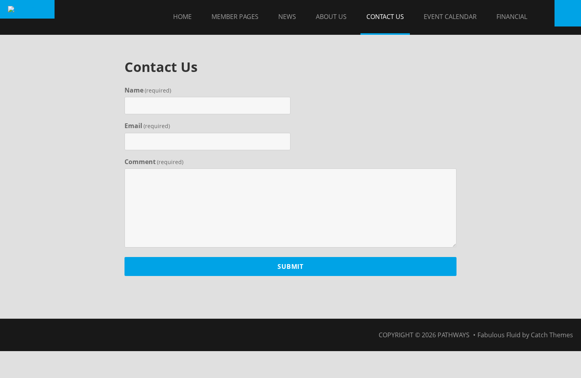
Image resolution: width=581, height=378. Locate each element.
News (287, 16)
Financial (511, 16)
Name (147, 90)
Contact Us (385, 16)
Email (147, 125)
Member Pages (234, 16)
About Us (331, 16)
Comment (153, 161)
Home (182, 16)
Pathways (454, 335)
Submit (290, 266)
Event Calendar (450, 16)
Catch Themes (552, 335)
